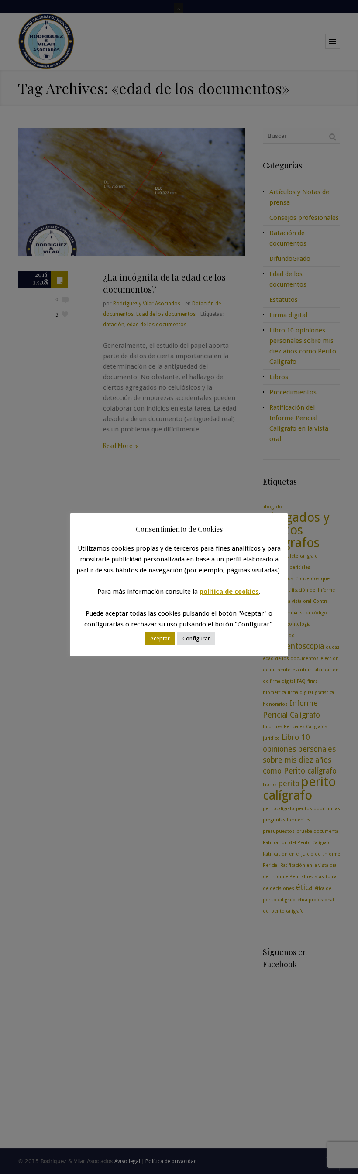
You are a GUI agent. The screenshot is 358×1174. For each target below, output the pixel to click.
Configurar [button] (196, 638)
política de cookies (229, 592)
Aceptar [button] (160, 638)
